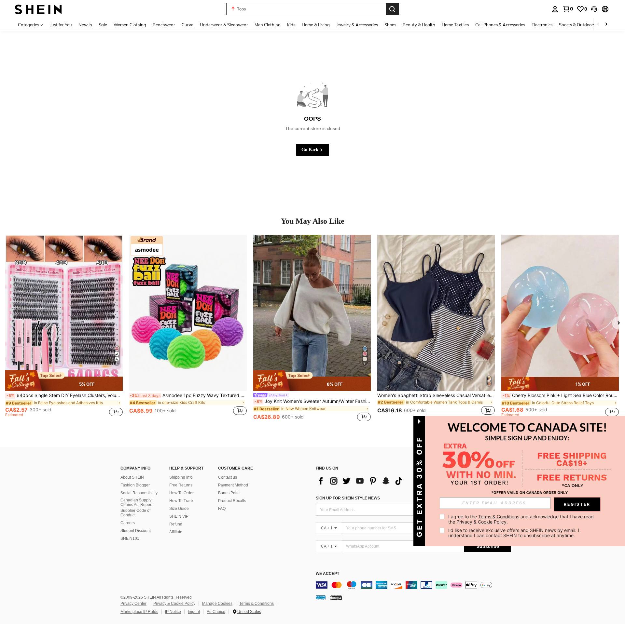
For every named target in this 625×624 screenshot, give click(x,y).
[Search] (392, 9)
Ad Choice (216, 611)
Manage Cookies (217, 603)
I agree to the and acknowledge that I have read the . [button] (521, 519)
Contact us (227, 477)
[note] (64, 380)
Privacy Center (133, 603)
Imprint (194, 611)
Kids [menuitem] (291, 24)
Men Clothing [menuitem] (268, 24)
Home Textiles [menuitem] (455, 24)
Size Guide (179, 508)
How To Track (181, 500)
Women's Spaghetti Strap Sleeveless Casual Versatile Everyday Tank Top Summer (436, 395)
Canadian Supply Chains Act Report (136, 502)
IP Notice (173, 611)
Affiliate (175, 532)
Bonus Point (229, 493)
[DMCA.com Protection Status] (336, 597)
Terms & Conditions (256, 603)
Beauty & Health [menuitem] (419, 24)
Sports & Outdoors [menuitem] (577, 24)
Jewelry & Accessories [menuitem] (357, 24)
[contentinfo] (413, 585)
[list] (361, 481)
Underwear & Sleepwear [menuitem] (224, 24)
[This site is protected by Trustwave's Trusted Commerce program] (321, 597)
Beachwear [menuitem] (164, 24)
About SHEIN (132, 477)
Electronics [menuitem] (542, 24)
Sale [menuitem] (103, 24)
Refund (175, 524)
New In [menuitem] (85, 24)
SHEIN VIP (178, 516)
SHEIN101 (129, 538)
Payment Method (233, 485)
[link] (567, 9)
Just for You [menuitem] (61, 24)
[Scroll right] (606, 24)
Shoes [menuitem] (390, 24)
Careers (127, 523)
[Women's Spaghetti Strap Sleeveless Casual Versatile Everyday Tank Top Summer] (436, 313)
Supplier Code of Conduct (135, 512)
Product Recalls (232, 500)
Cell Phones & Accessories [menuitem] (500, 24)
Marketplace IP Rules (139, 611)
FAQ (222, 508)
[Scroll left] (598, 24)
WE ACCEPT (327, 574)
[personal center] (555, 9)
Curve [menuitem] (187, 24)
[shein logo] (38, 9)
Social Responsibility (139, 493)
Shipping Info (181, 477)
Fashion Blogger (135, 485)
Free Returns (180, 485)
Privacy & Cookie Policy (174, 603)
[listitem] (64, 329)
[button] (594, 9)
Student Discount (135, 530)
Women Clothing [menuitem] (130, 24)
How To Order (181, 493)
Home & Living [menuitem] (316, 24)
